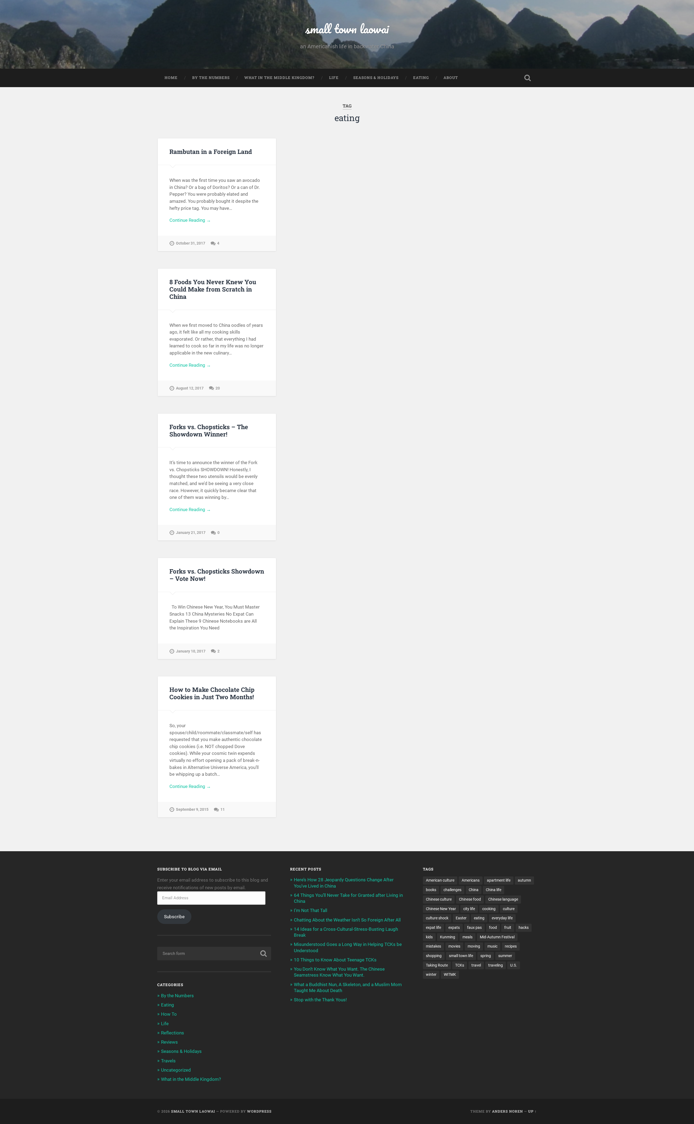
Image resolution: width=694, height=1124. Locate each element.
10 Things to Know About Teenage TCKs (335, 959)
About (451, 77)
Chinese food (470, 899)
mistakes (433, 946)
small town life (461, 956)
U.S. (513, 965)
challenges (452, 890)
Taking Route (437, 965)
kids (429, 937)
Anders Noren (507, 1111)
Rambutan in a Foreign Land (210, 151)
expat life (433, 927)
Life (334, 77)
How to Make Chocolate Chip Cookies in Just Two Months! (212, 693)
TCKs (459, 965)
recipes (511, 946)
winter (431, 974)
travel (476, 965)
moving (474, 946)
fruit (507, 927)
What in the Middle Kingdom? (279, 77)
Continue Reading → (190, 220)
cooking (489, 909)
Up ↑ (532, 1111)
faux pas (474, 927)
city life (469, 909)
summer (505, 956)
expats (454, 927)
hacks (524, 927)
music (492, 946)
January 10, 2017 (190, 651)
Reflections (172, 1033)
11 (222, 809)
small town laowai (347, 28)
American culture (440, 880)
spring (485, 956)
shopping (434, 956)
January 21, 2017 (190, 532)
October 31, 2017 (190, 243)
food (493, 927)
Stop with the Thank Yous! (320, 999)
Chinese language (503, 899)
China (473, 890)
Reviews (169, 1042)
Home (171, 77)
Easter (461, 918)
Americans (471, 880)
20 (218, 388)
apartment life (498, 880)
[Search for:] (214, 953)
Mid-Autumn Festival (497, 937)
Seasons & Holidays (376, 77)
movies (454, 946)
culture (509, 909)
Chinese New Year (441, 909)
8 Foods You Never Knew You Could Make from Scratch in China (212, 289)
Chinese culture (439, 899)
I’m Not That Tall (310, 910)
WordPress (259, 1111)
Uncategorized (176, 1070)
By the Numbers (211, 77)
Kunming (447, 937)
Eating (421, 77)
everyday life (502, 918)
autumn (524, 880)
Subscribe (174, 916)
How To (169, 1014)
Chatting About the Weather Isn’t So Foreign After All (347, 920)
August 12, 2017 (190, 388)
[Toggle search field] (527, 78)
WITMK (450, 974)
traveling (495, 965)
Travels (168, 1060)
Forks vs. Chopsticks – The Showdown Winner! (208, 430)
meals (467, 937)
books (431, 890)
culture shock (437, 918)
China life (493, 890)
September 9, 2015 (192, 809)
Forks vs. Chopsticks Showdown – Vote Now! (216, 574)
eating (479, 918)
